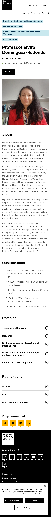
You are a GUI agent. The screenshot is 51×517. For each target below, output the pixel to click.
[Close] (45, 485)
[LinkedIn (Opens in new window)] (12, 457)
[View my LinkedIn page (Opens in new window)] (21, 423)
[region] (24, 498)
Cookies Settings (23, 508)
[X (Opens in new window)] (26, 457)
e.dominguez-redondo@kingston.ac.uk (23, 63)
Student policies (9, 478)
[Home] (7, 5)
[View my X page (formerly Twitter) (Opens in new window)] (5, 423)
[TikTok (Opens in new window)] (40, 457)
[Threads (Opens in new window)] (4, 464)
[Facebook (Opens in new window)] (19, 457)
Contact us (7, 474)
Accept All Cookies (13, 500)
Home (24, 13)
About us (34, 13)
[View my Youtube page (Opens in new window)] (13, 423)
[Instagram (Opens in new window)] (4, 457)
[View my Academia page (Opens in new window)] (28, 423)
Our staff (45, 13)
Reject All (34, 500)
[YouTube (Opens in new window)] (33, 457)
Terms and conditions (11, 482)
